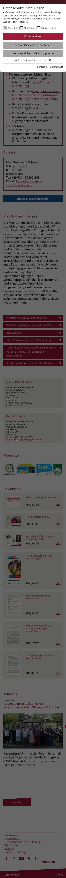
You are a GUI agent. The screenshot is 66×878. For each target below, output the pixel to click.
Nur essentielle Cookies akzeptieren (33, 53)
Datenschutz (56, 66)
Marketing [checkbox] (29, 28)
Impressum (42, 66)
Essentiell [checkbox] (12, 28)
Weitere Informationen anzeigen (32, 60)
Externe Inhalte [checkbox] (49, 28)
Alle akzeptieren (33, 36)
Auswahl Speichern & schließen (33, 45)
